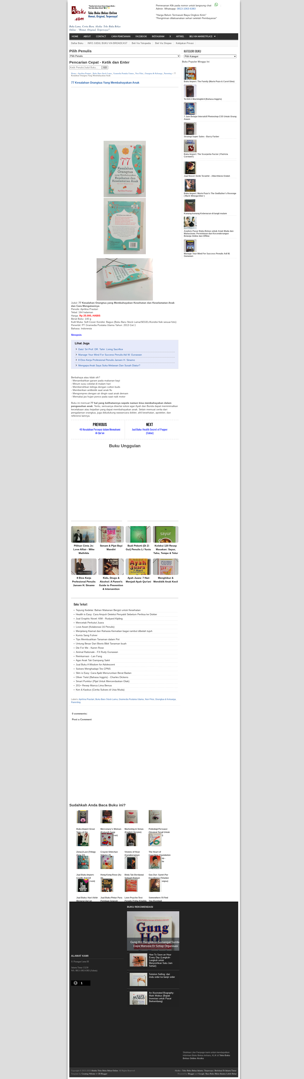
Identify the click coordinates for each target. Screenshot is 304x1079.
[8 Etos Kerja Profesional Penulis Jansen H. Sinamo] (84, 567)
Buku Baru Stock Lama (102, 73)
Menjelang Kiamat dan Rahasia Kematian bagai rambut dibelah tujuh (114, 631)
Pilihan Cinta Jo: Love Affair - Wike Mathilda (83, 549)
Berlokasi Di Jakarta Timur (225, 1070)
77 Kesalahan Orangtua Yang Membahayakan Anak (105, 82)
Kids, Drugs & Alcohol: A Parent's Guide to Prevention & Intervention (111, 583)
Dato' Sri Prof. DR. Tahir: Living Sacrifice (100, 349)
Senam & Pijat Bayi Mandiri (111, 547)
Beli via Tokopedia (141, 43)
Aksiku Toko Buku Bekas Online (104, 1070)
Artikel (180, 36)
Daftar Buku (77, 43)
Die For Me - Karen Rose (90, 647)
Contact (101, 36)
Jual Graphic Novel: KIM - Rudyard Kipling (99, 618)
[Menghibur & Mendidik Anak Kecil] (165, 567)
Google (201, 1074)
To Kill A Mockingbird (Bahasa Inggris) (203, 99)
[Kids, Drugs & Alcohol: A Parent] (111, 567)
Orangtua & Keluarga (153, 73)
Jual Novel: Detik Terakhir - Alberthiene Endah (207, 176)
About (87, 36)
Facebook (141, 36)
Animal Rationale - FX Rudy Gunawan (97, 652)
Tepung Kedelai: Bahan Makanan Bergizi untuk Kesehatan (108, 610)
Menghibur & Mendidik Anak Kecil (165, 579)
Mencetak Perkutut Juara (90, 622)
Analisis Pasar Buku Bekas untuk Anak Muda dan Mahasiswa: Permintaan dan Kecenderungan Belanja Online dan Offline (208, 233)
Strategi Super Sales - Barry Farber (201, 136)
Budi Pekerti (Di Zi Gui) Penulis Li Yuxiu (138, 547)
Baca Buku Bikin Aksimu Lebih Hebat (220, 1074)
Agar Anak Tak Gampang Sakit (93, 660)
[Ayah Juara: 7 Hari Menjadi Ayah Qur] (138, 567)
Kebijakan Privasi (185, 43)
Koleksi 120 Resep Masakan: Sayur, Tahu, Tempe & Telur (165, 549)
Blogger (191, 1074)
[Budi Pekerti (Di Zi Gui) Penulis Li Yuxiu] (138, 534)
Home (75, 36)
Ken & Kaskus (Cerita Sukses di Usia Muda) (100, 689)
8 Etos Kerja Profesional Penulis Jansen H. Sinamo (106, 360)
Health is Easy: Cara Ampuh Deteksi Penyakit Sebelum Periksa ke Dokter (116, 614)
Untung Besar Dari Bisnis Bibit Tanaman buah (101, 643)
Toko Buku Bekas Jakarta (192, 1070)
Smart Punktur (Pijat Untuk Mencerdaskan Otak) (102, 681)
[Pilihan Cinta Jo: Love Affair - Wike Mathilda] (84, 534)
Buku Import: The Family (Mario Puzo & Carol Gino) (209, 81)
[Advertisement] (124, 113)
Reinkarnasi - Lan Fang (89, 656)
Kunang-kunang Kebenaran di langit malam (205, 213)
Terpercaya (208, 1070)
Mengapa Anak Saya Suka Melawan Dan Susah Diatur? (109, 365)
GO (105, 67)
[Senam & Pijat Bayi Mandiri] (111, 534)
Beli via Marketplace (201, 36)
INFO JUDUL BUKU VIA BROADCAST (107, 43)
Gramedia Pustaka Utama (123, 73)
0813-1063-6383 (186, 8)
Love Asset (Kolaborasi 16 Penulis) (95, 626)
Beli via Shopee (163, 43)
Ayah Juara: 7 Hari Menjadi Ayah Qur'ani (138, 579)
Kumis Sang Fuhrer (86, 635)
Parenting (168, 73)
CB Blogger (102, 1074)
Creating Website (88, 1074)
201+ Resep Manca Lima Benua (94, 685)
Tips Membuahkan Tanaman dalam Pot (97, 639)
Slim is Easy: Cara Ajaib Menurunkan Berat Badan (103, 673)
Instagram (158, 36)
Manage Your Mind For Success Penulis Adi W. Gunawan (110, 354)
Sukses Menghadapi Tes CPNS (93, 668)
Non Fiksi (139, 73)
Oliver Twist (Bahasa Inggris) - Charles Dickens (102, 677)
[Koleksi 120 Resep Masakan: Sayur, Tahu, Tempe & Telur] (165, 534)
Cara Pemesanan (120, 36)
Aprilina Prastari (84, 73)
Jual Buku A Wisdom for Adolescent (95, 664)
